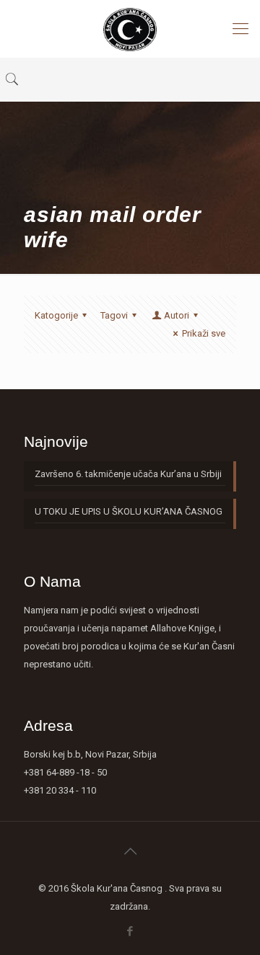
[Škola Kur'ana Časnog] (130, 28)
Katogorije (56, 315)
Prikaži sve (203, 333)
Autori (176, 315)
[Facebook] (130, 931)
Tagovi (114, 315)
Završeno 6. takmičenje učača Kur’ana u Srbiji (128, 473)
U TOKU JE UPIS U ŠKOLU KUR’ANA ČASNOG (128, 511)
